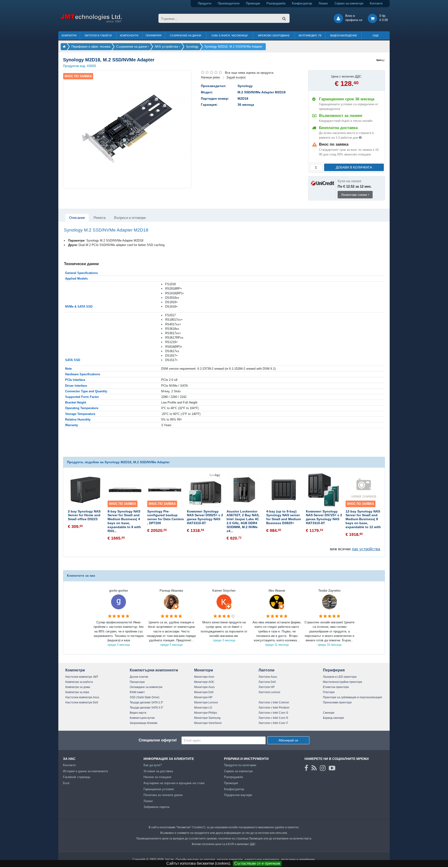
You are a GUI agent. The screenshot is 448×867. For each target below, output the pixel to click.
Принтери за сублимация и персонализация (352, 697)
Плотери (329, 692)
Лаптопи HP (267, 687)
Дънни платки (139, 676)
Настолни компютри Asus (82, 697)
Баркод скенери (333, 718)
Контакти (376, 3)
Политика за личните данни (163, 795)
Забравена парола (156, 807)
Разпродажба (275, 3)
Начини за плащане (157, 777)
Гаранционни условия (159, 789)
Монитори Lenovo (206, 702)
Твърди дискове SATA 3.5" (146, 707)
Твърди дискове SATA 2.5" (146, 702)
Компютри (69, 35)
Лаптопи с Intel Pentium (274, 707)
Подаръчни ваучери (238, 795)
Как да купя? (153, 765)
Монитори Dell (204, 692)
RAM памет (137, 692)
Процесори (137, 682)
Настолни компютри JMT (81, 676)
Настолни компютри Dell (81, 702)
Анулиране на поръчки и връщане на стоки (174, 783)
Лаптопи (266, 670)
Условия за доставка (158, 771)
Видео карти (138, 712)
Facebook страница (76, 777)
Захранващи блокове (144, 723)
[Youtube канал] (332, 768)
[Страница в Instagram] (323, 768)
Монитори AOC (204, 682)
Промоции (253, 3)
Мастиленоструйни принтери (342, 682)
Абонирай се (288, 740)
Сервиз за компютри (349, 3)
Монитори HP (203, 697)
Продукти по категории (240, 765)
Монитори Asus (204, 687)
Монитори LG (203, 707)
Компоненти (129, 35)
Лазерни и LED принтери (340, 676)
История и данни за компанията (85, 771)
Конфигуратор (302, 3)
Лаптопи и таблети (98, 35)
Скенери (328, 712)
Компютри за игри (77, 692)
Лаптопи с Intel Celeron (274, 702)
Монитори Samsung (207, 718)
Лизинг (323, 3)
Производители (228, 3)
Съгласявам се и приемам (257, 863)
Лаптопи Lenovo (269, 692)
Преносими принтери (337, 702)
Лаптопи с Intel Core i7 (273, 723)
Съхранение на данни (185, 35)
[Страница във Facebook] (306, 768)
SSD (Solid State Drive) (144, 697)
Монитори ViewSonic (208, 723)
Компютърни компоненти (154, 670)
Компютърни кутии (142, 718)
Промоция (231, 783)
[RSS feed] (314, 768)
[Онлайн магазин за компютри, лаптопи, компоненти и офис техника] (91, 22)
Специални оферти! (158, 740)
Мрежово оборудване (274, 35)
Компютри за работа (79, 682)
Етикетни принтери (336, 687)
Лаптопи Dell (267, 682)
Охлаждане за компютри (146, 687)
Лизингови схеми (354, 195)
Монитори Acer (204, 676)
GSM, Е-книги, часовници (230, 35)
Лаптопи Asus (268, 676)
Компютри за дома (77, 687)
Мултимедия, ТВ (310, 35)
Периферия (153, 35)
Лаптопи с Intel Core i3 (273, 712)
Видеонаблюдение (343, 35)
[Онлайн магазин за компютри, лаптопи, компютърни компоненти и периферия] (64, 46)
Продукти (204, 3)
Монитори (203, 670)
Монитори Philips (205, 712)
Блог (66, 783)
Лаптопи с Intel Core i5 (273, 718)
